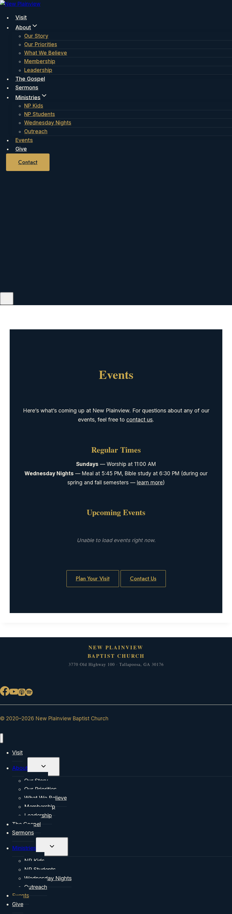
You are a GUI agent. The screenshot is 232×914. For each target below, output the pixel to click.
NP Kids (33, 106)
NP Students (39, 114)
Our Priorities (40, 44)
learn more (150, 483)
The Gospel (30, 79)
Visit (21, 17)
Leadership (38, 70)
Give (21, 149)
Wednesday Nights (47, 123)
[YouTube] (14, 693)
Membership (39, 61)
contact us (139, 419)
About (19, 768)
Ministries (24, 848)
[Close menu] (1, 738)
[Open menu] (7, 298)
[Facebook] (5, 693)
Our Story (36, 36)
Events (24, 140)
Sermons (26, 87)
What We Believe (45, 53)
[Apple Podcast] (21, 693)
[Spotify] (29, 693)
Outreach (35, 131)
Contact (27, 162)
